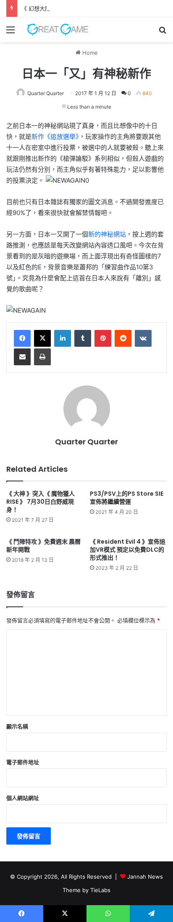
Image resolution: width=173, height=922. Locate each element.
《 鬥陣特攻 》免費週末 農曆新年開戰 (43, 545)
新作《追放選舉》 (55, 137)
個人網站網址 (22, 797)
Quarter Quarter (45, 93)
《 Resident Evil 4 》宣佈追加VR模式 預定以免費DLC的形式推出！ (127, 549)
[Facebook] (22, 338)
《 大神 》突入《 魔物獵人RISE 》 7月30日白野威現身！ (40, 501)
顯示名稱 (17, 726)
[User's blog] (54, 29)
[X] (42, 338)
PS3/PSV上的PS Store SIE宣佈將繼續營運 (126, 497)
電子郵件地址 (22, 762)
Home (89, 52)
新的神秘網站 (107, 234)
